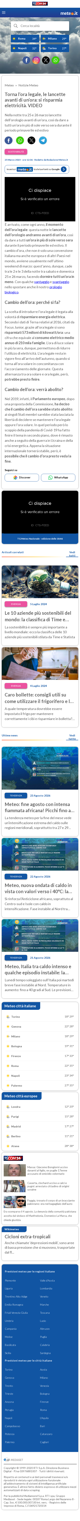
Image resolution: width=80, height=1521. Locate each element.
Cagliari (44, 1442)
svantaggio (60, 282)
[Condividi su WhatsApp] (20, 143)
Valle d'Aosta (47, 1280)
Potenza (9, 1434)
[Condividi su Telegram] (43, 143)
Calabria (45, 1344)
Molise (9, 1336)
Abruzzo (45, 1328)
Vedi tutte (72, 737)
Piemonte (10, 1280)
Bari (42, 1426)
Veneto (44, 1296)
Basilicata (10, 1344)
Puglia (43, 1336)
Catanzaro (46, 1434)
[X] (46, 60)
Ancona (9, 1401)
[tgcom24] (40, 4)
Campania (11, 1328)
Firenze (44, 1401)
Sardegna (45, 1353)
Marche (44, 1304)
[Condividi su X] (31, 143)
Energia (16, 604)
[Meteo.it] (69, 12)
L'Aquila (44, 1418)
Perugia (9, 1409)
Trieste (9, 1393)
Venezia (44, 1385)
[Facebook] (26, 60)
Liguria (9, 1288)
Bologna (45, 1393)
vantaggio (41, 282)
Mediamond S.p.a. (33, 1495)
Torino (9, 1369)
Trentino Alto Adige (16, 1296)
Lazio (43, 1320)
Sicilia (8, 1353)
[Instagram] (36, 60)
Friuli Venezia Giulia (16, 1312)
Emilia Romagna (14, 1304)
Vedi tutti (72, 554)
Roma (43, 1409)
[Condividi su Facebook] (8, 143)
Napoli (8, 1418)
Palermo (10, 1442)
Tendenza (16, 795)
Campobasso (12, 1426)
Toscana (45, 1312)
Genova (9, 1377)
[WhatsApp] (55, 60)
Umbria (9, 1320)
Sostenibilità (16, 151)
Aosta (43, 1369)
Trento (9, 1385)
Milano (44, 1377)
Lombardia (46, 1288)
